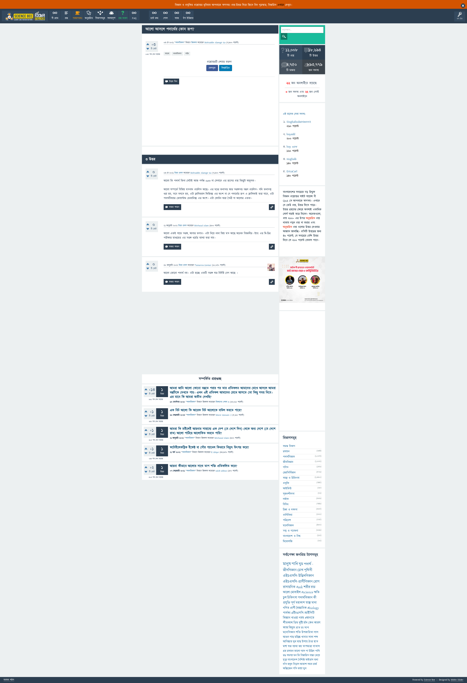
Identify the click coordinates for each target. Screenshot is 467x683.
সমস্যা (290, 655)
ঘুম (301, 564)
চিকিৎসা (292, 597)
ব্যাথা (295, 646)
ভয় (300, 646)
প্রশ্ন (66, 18)
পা (307, 651)
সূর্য (293, 602)
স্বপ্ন (290, 646)
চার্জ (315, 664)
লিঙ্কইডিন (225, 68)
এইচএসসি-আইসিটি (302, 613)
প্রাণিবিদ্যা (287, 515)
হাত (316, 641)
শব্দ (316, 637)
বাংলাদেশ (292, 660)
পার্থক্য (286, 613)
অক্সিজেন (287, 668)
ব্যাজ (177, 18)
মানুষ (287, 564)
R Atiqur (215, 452)
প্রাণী (292, 608)
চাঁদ (306, 622)
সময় (310, 664)
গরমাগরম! (77, 18)
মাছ (299, 641)
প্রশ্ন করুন (122, 18)
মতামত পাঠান (9, 680)
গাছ (292, 637)
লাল (316, 632)
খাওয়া (294, 618)
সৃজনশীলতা (288, 494)
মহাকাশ (300, 602)
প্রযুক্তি (286, 483)
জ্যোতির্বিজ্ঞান (289, 473)
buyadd (291, 134)
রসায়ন (290, 651)
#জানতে (309, 618)
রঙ (284, 655)
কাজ (285, 627)
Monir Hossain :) (223, 415)
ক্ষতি (316, 592)
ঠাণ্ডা (310, 641)
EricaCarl (292, 171)
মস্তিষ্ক (298, 637)
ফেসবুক (212, 68)
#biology (313, 608)
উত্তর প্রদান (178, 172)
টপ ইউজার (188, 18)
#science (307, 592)
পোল (165, 18)
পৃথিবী (308, 570)
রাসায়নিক (289, 587)
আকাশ (303, 664)
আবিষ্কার (287, 641)
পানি (295, 564)
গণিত (285, 467)
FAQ (134, 18)
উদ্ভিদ (311, 651)
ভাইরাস (309, 660)
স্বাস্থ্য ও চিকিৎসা (291, 478)
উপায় (305, 641)
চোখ (300, 570)
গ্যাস (303, 651)
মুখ (304, 668)
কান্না (300, 668)
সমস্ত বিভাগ (289, 446)
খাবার (304, 637)
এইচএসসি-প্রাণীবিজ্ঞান (298, 581)
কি (298, 655)
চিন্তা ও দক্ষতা (290, 510)
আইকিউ (287, 488)
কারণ (317, 622)
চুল (285, 597)
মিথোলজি (287, 541)
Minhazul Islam (222, 438)
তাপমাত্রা (307, 646)
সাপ (306, 628)
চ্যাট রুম (154, 18)
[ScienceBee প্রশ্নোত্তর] (25, 16)
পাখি (317, 651)
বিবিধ (285, 504)
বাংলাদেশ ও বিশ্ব (291, 536)
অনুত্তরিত (89, 18)
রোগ (316, 581)
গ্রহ (284, 651)
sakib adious (221, 470)
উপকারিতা (307, 632)
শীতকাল (288, 622)
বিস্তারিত (305, 655)
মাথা (314, 602)
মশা (285, 646)
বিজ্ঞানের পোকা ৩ (222, 401)
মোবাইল (296, 592)
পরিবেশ (287, 520)
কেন (310, 622)
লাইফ (286, 499)
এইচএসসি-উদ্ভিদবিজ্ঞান (298, 575)
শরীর (307, 587)
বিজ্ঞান (286, 618)
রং (302, 628)
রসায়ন (286, 451)
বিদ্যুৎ (292, 627)
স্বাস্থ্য (308, 602)
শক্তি (187, 53)
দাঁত (285, 664)
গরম (301, 618)
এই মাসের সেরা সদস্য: (294, 114)
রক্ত (313, 587)
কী (314, 597)
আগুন (286, 637)
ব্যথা (316, 660)
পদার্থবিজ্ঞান (179, 42)
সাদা (310, 637)
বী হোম (55, 18)
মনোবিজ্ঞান (288, 525)
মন (295, 655)
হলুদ (290, 664)
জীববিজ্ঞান (288, 462)
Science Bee (429, 679)
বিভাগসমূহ (100, 18)
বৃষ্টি (301, 622)
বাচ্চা (312, 655)
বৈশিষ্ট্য (301, 660)
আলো (167, 53)
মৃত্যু (285, 660)
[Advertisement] (210, 116)
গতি (295, 668)
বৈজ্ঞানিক (301, 608)
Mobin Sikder (457, 679)
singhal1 (291, 159)
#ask (299, 587)
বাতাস (316, 646)
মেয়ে (317, 655)
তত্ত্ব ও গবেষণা (290, 531)
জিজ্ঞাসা (194, 42)
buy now (292, 147)
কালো (297, 651)
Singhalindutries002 (299, 122)
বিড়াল (296, 664)
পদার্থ (307, 564)
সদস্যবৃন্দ (111, 18)
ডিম (296, 622)
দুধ (294, 641)
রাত (298, 628)
